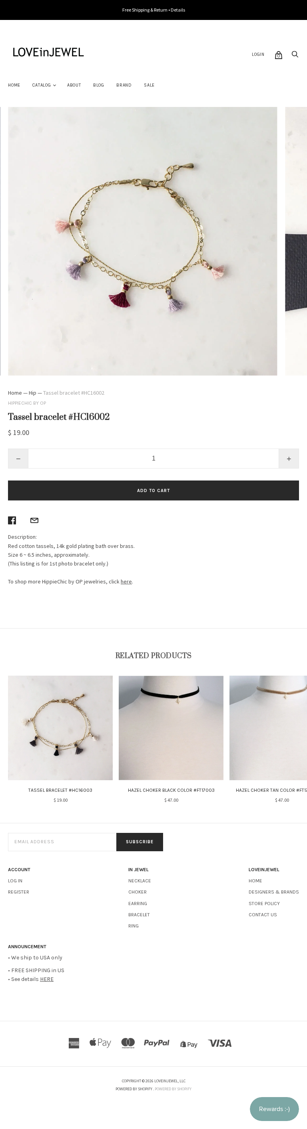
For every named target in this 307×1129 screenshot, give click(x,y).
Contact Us (263, 914)
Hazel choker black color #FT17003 (171, 790)
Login (258, 54)
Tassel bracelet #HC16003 (60, 790)
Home (14, 85)
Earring (137, 903)
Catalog (41, 85)
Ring (133, 926)
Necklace (139, 881)
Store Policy (264, 903)
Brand (124, 85)
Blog (98, 85)
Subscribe (140, 841)
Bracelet (139, 914)
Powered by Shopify (173, 1088)
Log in (15, 881)
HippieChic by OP (27, 403)
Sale (149, 85)
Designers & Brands (274, 892)
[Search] (295, 56)
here (126, 581)
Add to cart (153, 490)
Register (18, 892)
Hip (32, 392)
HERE (47, 979)
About (74, 85)
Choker (137, 892)
